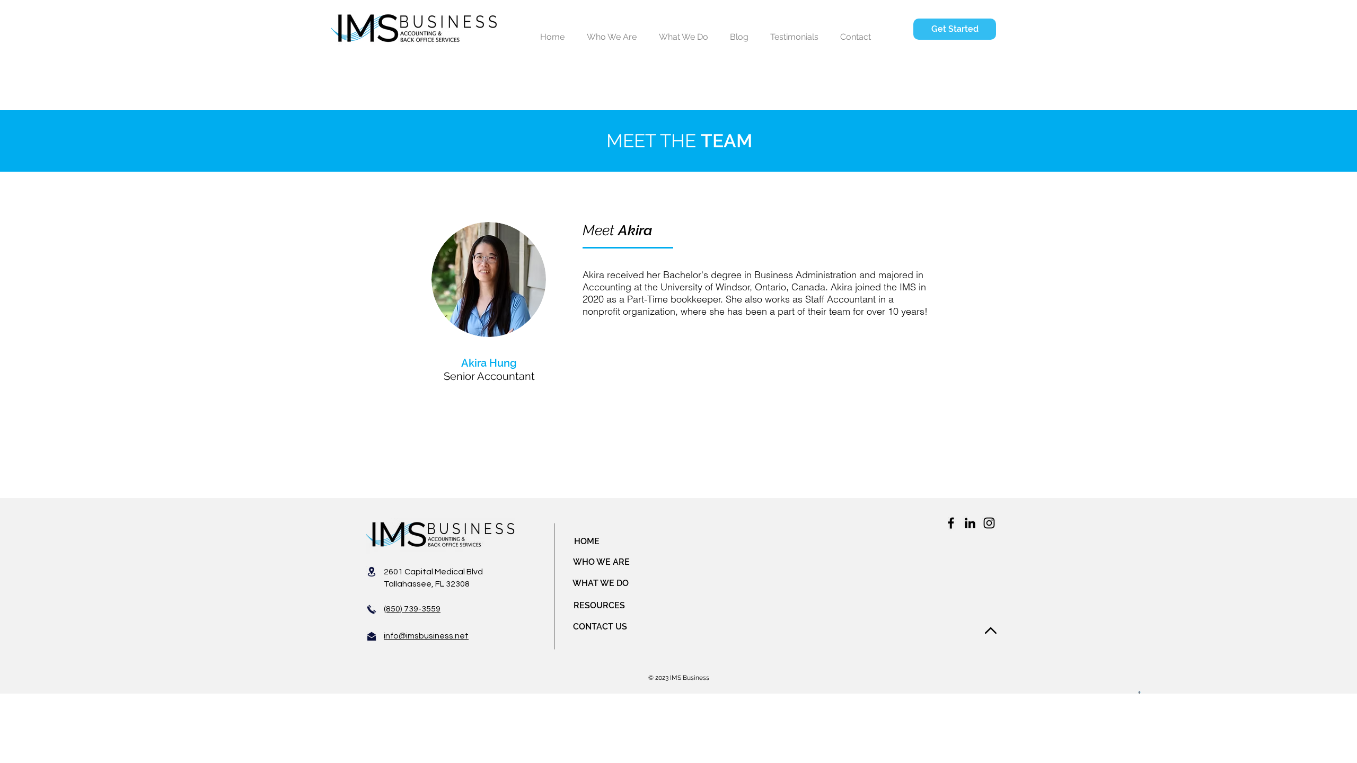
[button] (954, 29)
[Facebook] (951, 523)
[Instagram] (989, 523)
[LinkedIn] (970, 523)
